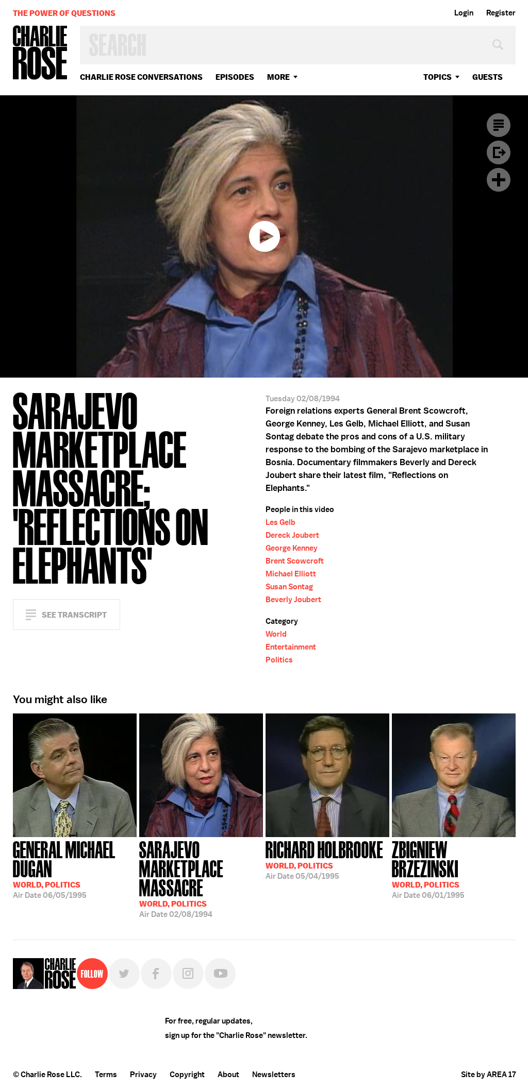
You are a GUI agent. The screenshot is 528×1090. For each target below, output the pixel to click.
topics (437, 77)
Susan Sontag (289, 587)
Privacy (143, 1074)
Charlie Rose (40, 53)
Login (463, 13)
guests (487, 77)
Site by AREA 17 (488, 1074)
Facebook (156, 973)
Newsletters (273, 1074)
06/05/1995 (64, 868)
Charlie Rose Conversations (141, 77)
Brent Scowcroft (295, 561)
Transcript (498, 125)
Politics (279, 660)
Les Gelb (280, 522)
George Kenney (292, 548)
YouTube (220, 973)
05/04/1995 (324, 859)
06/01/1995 (428, 868)
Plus (498, 180)
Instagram (188, 973)
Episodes (235, 77)
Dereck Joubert (292, 535)
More (278, 77)
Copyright (187, 1074)
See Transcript (74, 615)
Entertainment (291, 647)
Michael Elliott (291, 574)
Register (501, 13)
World (276, 634)
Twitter (124, 973)
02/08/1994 (181, 878)
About (228, 1074)
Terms (106, 1074)
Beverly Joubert (293, 599)
